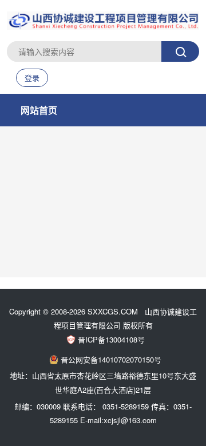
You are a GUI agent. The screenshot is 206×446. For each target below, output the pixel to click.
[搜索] (180, 51)
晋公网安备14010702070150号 (111, 359)
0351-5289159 (125, 406)
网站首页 (39, 110)
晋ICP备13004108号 (111, 339)
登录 (32, 77)
